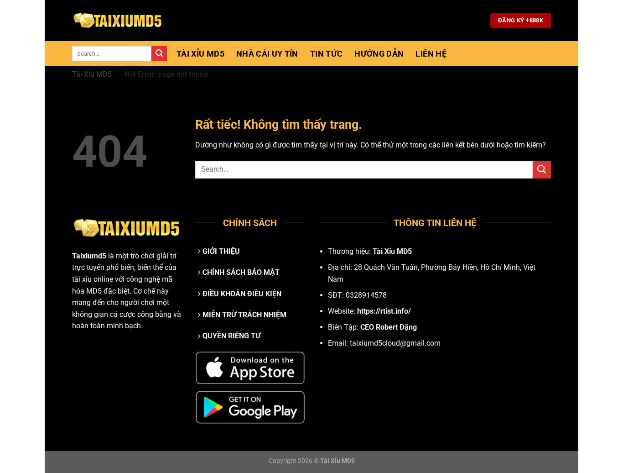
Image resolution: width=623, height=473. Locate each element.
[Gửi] (159, 54)
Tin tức (326, 53)
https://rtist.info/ (384, 311)
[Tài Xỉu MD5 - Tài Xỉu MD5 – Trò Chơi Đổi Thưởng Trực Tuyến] (117, 20)
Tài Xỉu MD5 (200, 53)
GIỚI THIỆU (221, 251)
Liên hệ (430, 53)
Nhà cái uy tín (267, 53)
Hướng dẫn (379, 53)
